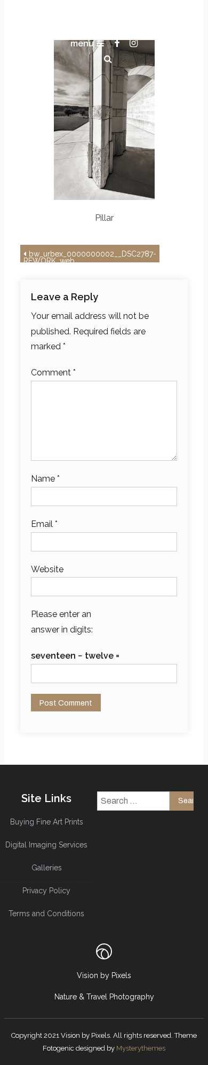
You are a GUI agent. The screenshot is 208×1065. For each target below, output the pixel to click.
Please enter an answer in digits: (62, 622)
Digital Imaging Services (46, 844)
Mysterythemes (140, 1048)
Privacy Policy (46, 890)
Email (44, 524)
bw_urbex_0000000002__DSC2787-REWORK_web (89, 256)
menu (82, 43)
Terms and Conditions (46, 913)
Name (45, 479)
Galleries (46, 867)
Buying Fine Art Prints (46, 822)
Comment (53, 372)
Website (47, 569)
